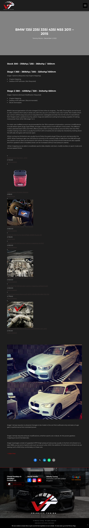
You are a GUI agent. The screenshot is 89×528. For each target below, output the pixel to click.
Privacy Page (72, 526)
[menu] (85, 5)
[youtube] (39, 480)
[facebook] (29, 480)
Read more (11, 196)
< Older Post (11, 453)
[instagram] (34, 480)
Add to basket (12, 162)
